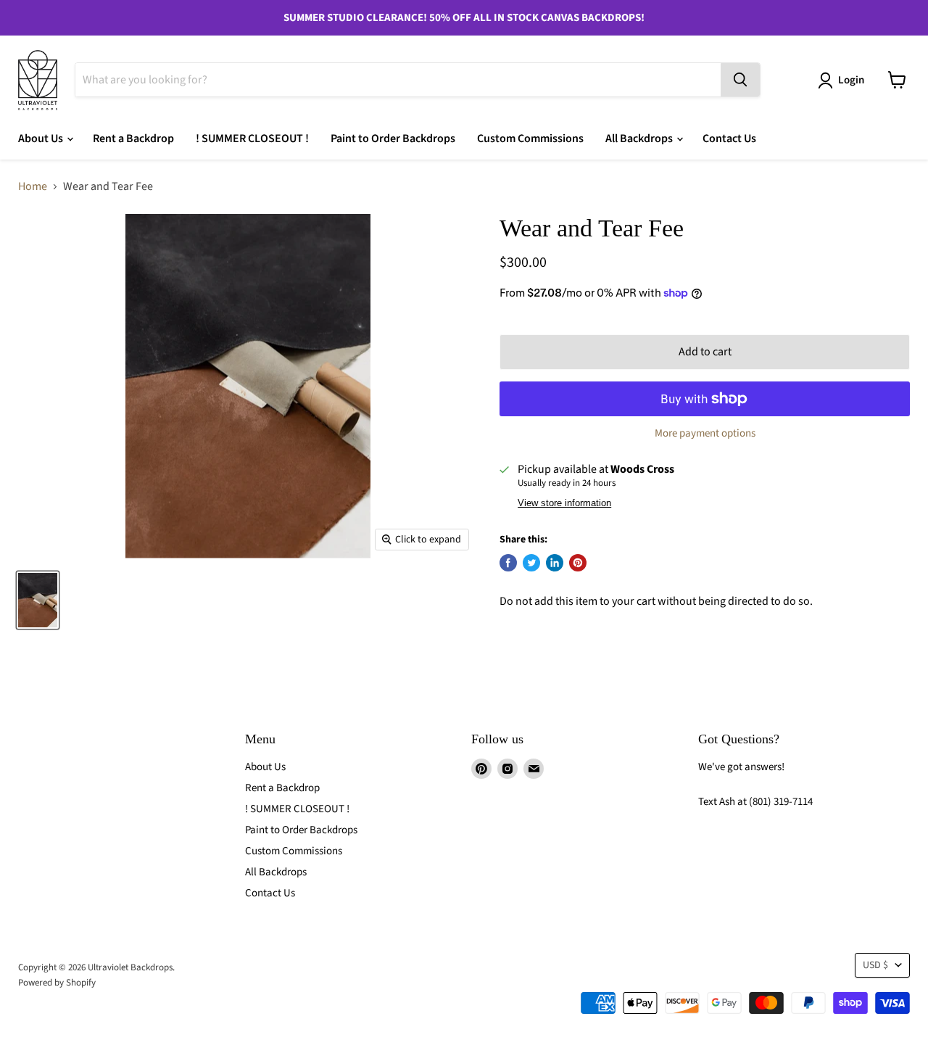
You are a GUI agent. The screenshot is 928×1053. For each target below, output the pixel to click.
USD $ (875, 965)
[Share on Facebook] (508, 562)
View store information (564, 503)
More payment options (705, 433)
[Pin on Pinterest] (578, 562)
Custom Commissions (530, 138)
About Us (41, 138)
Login (851, 80)
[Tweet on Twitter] (531, 562)
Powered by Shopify (57, 982)
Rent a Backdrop (133, 138)
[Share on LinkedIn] (554, 562)
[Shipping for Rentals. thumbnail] (38, 600)
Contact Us (729, 138)
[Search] (740, 79)
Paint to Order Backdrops (393, 138)
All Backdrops (640, 138)
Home (32, 186)
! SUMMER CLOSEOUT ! (252, 138)
